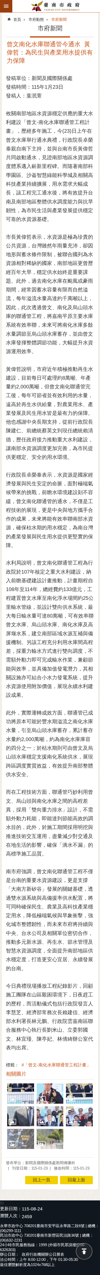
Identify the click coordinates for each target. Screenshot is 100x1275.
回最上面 (84, 1251)
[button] (20, 1093)
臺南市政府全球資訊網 (56, 6)
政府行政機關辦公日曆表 (43, 1254)
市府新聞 (59, 19)
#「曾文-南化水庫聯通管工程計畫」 (56, 1065)
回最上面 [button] (76, 1180)
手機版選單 (6, 6)
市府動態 (36, 19)
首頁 (17, 19)
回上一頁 (41, 1180)
